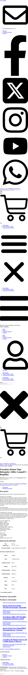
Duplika (22, 670)
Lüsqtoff (15, 484)
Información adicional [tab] (7, 488)
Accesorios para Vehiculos (8, 227)
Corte (6, 464)
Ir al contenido (3, 0)
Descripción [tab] (5, 487)
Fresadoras (10, 464)
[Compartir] (3, 673)
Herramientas (5, 225)
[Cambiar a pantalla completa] (1, 673)
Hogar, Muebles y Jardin (8, 226)
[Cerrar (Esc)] (4, 673)
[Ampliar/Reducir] (0, 673)
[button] (14, 257)
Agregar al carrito (6, 612)
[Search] (1, 192)
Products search (3, 190)
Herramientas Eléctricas (5, 484)
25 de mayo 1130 (12, 667)
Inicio (1, 463)
